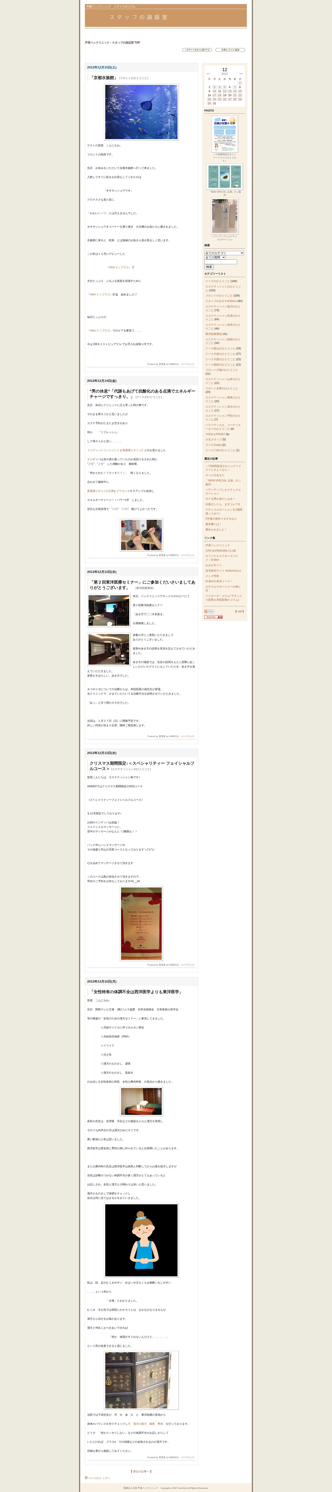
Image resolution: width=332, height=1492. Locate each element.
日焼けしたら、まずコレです (223, 504)
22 (240, 95)
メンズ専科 (212, 576)
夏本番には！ (214, 524)
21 (234, 95)
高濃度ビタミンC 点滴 (136, 450)
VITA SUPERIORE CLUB (221, 550)
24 (214, 99)
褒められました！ (216, 529)
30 (209, 103)
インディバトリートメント (103, 450)
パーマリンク (187, 364)
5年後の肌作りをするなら (221, 518)
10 (214, 91)
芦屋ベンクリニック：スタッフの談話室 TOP (112, 42)
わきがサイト (214, 565)
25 (219, 99)
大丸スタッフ (214, 439)
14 (234, 91)
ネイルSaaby (214, 444)
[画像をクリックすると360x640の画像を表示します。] (141, 960)
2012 (225, 73)
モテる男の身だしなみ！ (220, 498)
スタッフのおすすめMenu (221, 301)
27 (229, 99)
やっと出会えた (215, 475)
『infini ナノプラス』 (119, 267)
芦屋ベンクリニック (218, 545)
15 (240, 91)
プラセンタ (123, 491)
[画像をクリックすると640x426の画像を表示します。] (141, 1115)
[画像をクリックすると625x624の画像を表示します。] (141, 1276)
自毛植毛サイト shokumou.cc (223, 570)
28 (234, 99)
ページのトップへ (99, 1478)
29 (240, 99)
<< (208, 73)
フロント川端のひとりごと (222, 369)
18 (219, 95)
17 (214, 95)
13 (229, 91)
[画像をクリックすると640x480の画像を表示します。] (141, 139)
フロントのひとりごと (219, 295)
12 (224, 91)
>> (241, 73)
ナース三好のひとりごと (220, 450)
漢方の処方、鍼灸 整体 (149, 1423)
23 (209, 99)
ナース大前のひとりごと (220, 353)
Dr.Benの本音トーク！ (219, 581)
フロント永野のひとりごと (222, 388)
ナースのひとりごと (218, 281)
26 (224, 99)
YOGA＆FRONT (215, 434)
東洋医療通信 (214, 334)
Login (239, 611)
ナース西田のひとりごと (220, 364)
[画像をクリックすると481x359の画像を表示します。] (141, 550)
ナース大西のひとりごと (220, 359)
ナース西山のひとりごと (220, 348)
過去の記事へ (141, 1471)
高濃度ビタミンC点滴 (100, 491)
